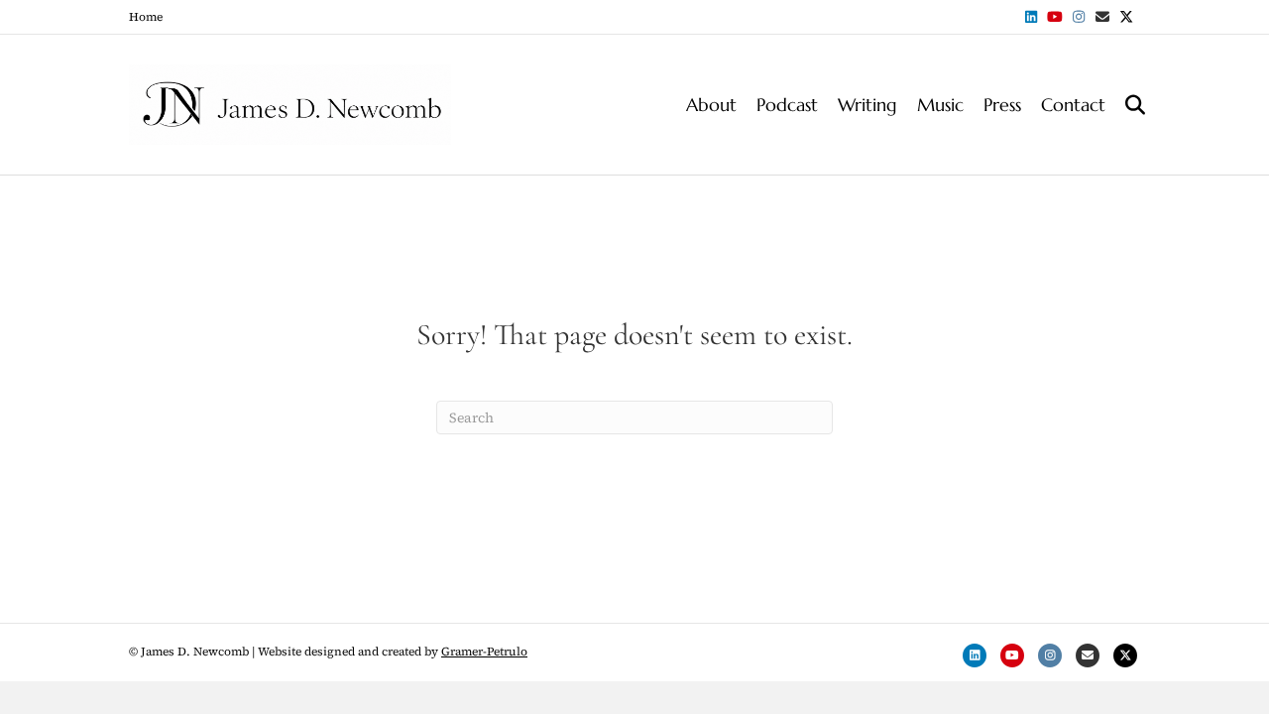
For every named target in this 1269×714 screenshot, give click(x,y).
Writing (867, 104)
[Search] (1127, 105)
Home (146, 17)
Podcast (787, 104)
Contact (1073, 104)
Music (940, 104)
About (711, 104)
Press (1002, 104)
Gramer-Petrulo (484, 651)
